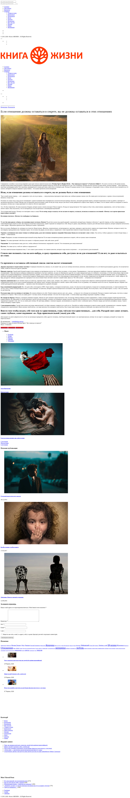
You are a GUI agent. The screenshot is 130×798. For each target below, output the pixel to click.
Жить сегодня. (58, 645)
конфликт (68, 648)
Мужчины (120, 645)
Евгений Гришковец (35, 645)
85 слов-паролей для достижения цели (15, 781)
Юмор (9, 26)
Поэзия (10, 24)
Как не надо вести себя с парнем (14, 782)
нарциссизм (101, 648)
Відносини (11, 21)
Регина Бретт (20, 327)
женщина (60, 647)
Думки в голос (12, 13)
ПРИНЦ (17, 648)
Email (3, 627)
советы (26, 650)
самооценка (18, 650)
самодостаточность (10, 650)
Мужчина (112, 645)
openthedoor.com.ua (17, 321)
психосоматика (112, 648)
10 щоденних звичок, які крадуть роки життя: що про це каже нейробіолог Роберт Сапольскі (32, 751)
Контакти (7, 10)
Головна (6, 7)
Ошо (14, 648)
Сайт (2, 631)
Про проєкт (7, 8)
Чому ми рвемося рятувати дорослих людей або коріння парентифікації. (23, 660)
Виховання (11, 27)
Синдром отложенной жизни (29, 648)
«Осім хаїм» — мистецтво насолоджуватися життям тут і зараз (23, 750)
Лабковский (85, 645)
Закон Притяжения (65, 645)
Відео (9, 18)
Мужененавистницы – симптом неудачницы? (18, 784)
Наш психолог (8, 730)
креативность (73, 648)
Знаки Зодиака (73, 645)
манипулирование (88, 648)
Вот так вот (11, 22)
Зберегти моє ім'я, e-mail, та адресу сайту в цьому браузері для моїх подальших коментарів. (30, 634)
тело (35, 650)
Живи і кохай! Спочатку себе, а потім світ (15, 674)
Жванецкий (42, 645)
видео (40, 648)
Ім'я (2, 624)
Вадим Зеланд (16, 645)
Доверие (27, 645)
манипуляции (95, 648)
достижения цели (51, 648)
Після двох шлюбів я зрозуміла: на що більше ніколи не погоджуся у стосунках (25, 688)
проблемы (106, 648)
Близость (9, 645)
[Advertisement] (9, 705)
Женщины (50, 645)
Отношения (11, 327)
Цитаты (10, 19)
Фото (5, 735)
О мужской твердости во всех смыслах (11, 496)
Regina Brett (4, 327)
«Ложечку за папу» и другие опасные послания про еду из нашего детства (26, 785)
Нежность (126, 645)
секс (23, 650)
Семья (21, 648)
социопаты (32, 650)
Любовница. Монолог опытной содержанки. (12, 597)
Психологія (11, 16)
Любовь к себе (103, 645)
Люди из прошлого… (10, 787)
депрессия (44, 648)
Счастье (37, 648)
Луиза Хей (92, 645)
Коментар (4, 621)
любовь (80, 648)
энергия (39, 650)
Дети (22, 645)
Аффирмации (3, 645)
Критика (78, 645)
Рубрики (6, 11)
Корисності (11, 14)
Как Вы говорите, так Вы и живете (10, 547)
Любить (96, 645)
